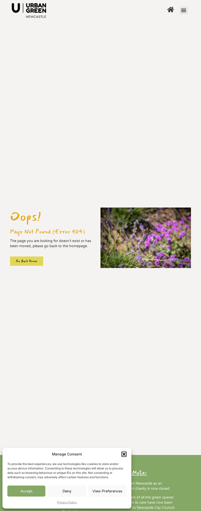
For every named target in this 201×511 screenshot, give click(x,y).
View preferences (107, 491)
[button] (124, 454)
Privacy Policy (67, 502)
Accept (26, 491)
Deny (67, 491)
